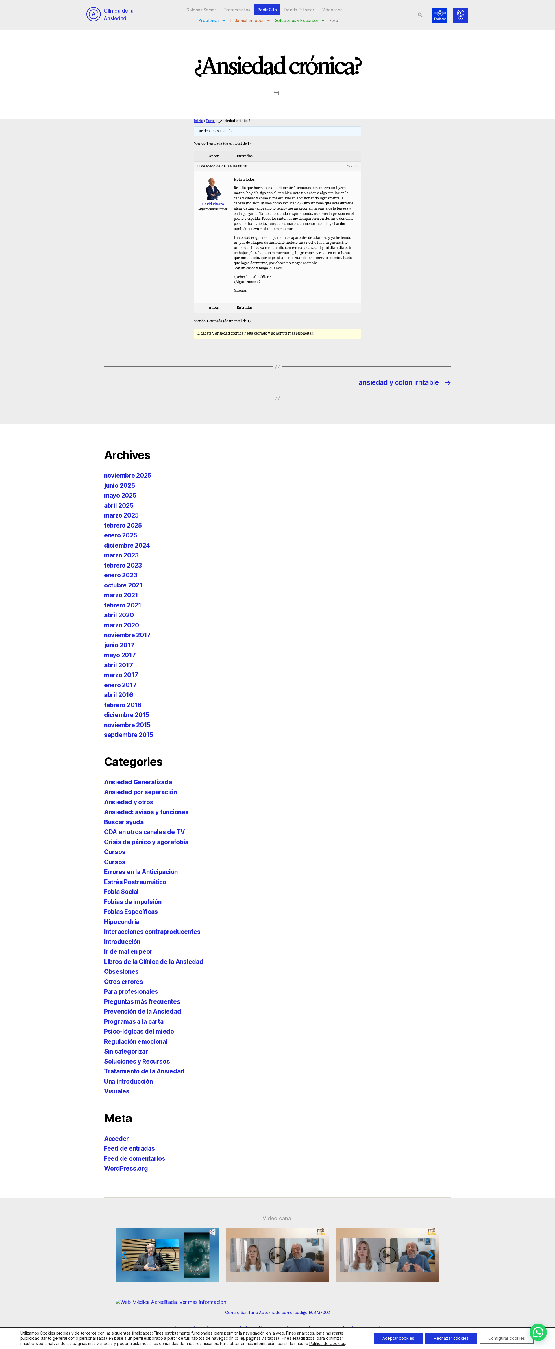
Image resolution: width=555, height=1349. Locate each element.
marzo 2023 (121, 555)
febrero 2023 (123, 565)
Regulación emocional (136, 1041)
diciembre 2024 (127, 545)
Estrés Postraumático (135, 882)
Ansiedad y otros (128, 802)
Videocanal (332, 9)
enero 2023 (120, 575)
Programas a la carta (134, 1021)
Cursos (114, 851)
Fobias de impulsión (133, 902)
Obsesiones (121, 971)
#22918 (353, 166)
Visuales (117, 1091)
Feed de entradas (129, 1148)
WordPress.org (126, 1168)
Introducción (122, 941)
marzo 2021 (121, 595)
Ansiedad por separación (140, 792)
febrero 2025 (123, 525)
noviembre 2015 (127, 725)
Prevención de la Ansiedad (142, 1011)
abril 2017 (118, 665)
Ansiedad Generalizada (138, 782)
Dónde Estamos (299, 9)
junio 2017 (119, 645)
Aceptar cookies (398, 1338)
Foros (210, 121)
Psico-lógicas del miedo (139, 1031)
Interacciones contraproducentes (152, 931)
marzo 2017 (121, 675)
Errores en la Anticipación (141, 871)
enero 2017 (120, 685)
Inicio (198, 121)
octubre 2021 (123, 585)
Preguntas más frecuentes (142, 1001)
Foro (333, 20)
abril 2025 (118, 505)
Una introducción (128, 1081)
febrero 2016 (123, 705)
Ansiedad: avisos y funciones (146, 812)
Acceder (116, 1138)
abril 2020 (119, 615)
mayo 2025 (120, 495)
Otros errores (123, 981)
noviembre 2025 (127, 475)
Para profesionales (131, 991)
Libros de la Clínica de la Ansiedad (154, 961)
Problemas (208, 20)
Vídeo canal (278, 1218)
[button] (420, 15)
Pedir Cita (267, 9)
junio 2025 (119, 485)
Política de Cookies (327, 1343)
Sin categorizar (126, 1051)
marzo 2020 (121, 625)
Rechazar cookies (451, 1338)
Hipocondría (121, 921)
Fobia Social (121, 891)
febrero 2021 (122, 605)
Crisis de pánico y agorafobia (146, 842)
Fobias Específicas (131, 911)
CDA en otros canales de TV (144, 832)
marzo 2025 (121, 515)
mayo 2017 (120, 655)
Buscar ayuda (124, 822)
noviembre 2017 (127, 635)
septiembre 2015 (128, 734)
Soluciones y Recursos (297, 20)
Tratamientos (237, 9)
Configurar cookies (506, 1338)
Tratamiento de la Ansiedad (144, 1071)
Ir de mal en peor (247, 20)
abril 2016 (118, 694)
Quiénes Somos (201, 9)
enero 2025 (120, 535)
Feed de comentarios (134, 1158)
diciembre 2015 (126, 714)
